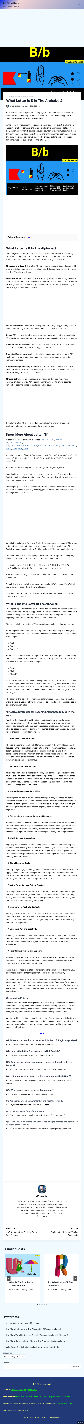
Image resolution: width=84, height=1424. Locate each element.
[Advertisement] (42, 25)
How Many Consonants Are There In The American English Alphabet (35, 1341)
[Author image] (7, 106)
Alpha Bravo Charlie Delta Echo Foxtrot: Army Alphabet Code (32, 1347)
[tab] (37, 1304)
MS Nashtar (16, 106)
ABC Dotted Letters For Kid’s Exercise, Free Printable (23, 1232)
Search (6, 1363)
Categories (7, 1353)
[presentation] (22, 1265)
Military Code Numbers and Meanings (22, 1323)
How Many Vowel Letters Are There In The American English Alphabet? (37, 1335)
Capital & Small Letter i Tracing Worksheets (64, 1232)
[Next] (75, 1278)
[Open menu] (79, 4)
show (28, 237)
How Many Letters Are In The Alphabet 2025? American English (33, 1329)
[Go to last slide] (8, 1278)
